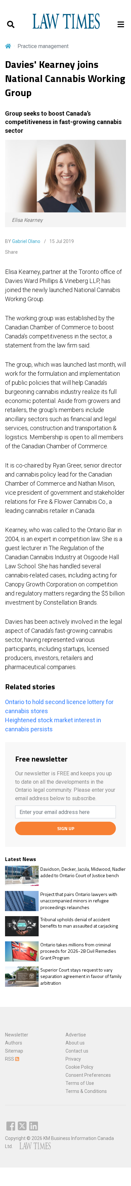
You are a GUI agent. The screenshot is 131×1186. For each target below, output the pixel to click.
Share (11, 252)
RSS (10, 1059)
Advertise (76, 1034)
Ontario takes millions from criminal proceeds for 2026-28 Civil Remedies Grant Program (78, 951)
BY (22, 241)
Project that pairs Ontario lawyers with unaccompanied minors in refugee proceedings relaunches (78, 901)
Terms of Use (80, 1083)
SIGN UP (65, 828)
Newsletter (16, 1034)
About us (75, 1043)
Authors (13, 1043)
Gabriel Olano (26, 241)
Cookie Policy (79, 1067)
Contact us (77, 1051)
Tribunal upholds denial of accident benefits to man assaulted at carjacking (79, 922)
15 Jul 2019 (61, 241)
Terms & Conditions (86, 1091)
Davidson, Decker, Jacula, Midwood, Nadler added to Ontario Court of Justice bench (83, 872)
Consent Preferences (88, 1075)
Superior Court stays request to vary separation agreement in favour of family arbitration (81, 976)
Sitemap (14, 1051)
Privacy (73, 1059)
